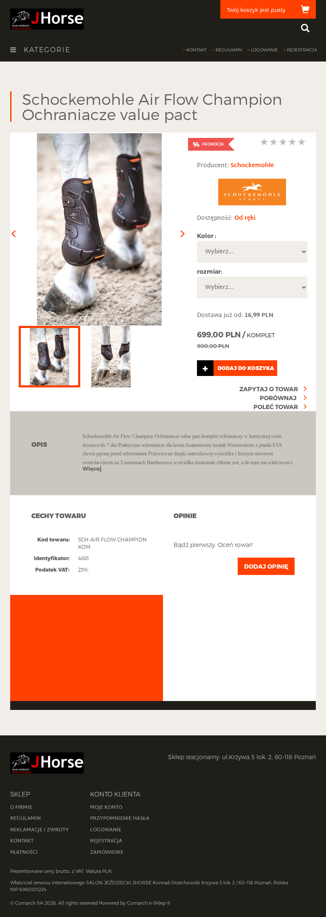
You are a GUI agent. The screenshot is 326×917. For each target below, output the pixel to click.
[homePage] (47, 18)
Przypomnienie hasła (119, 818)
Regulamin (229, 49)
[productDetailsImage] (99, 229)
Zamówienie (107, 852)
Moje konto (106, 807)
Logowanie (264, 49)
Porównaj (279, 397)
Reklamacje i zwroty (39, 830)
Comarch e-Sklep (146, 903)
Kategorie (45, 49)
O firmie (21, 807)
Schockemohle (252, 165)
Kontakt (196, 49)
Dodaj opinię (266, 566)
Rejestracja (302, 49)
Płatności (24, 852)
